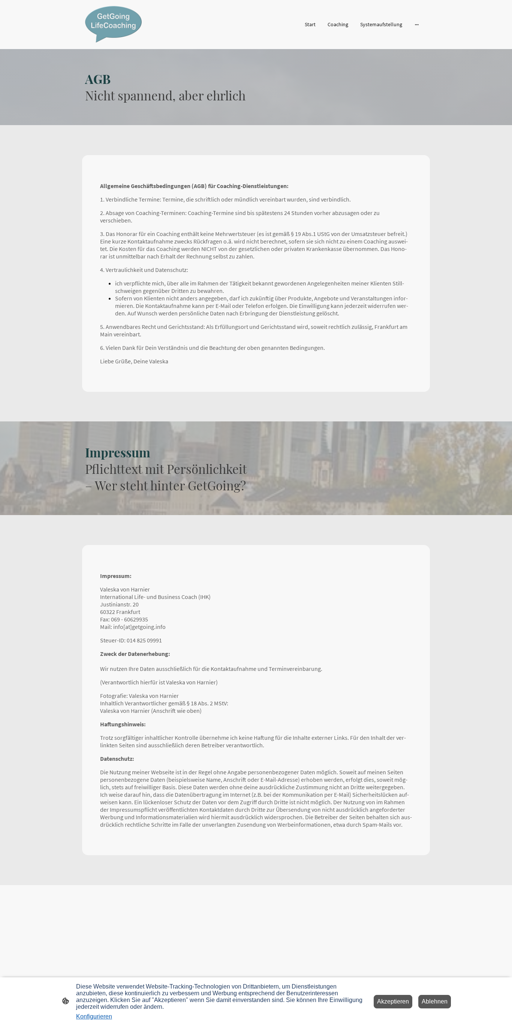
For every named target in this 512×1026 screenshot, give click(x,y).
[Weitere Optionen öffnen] (417, 24)
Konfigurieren (94, 1016)
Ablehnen (435, 1001)
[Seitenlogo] (113, 24)
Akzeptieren (393, 1001)
